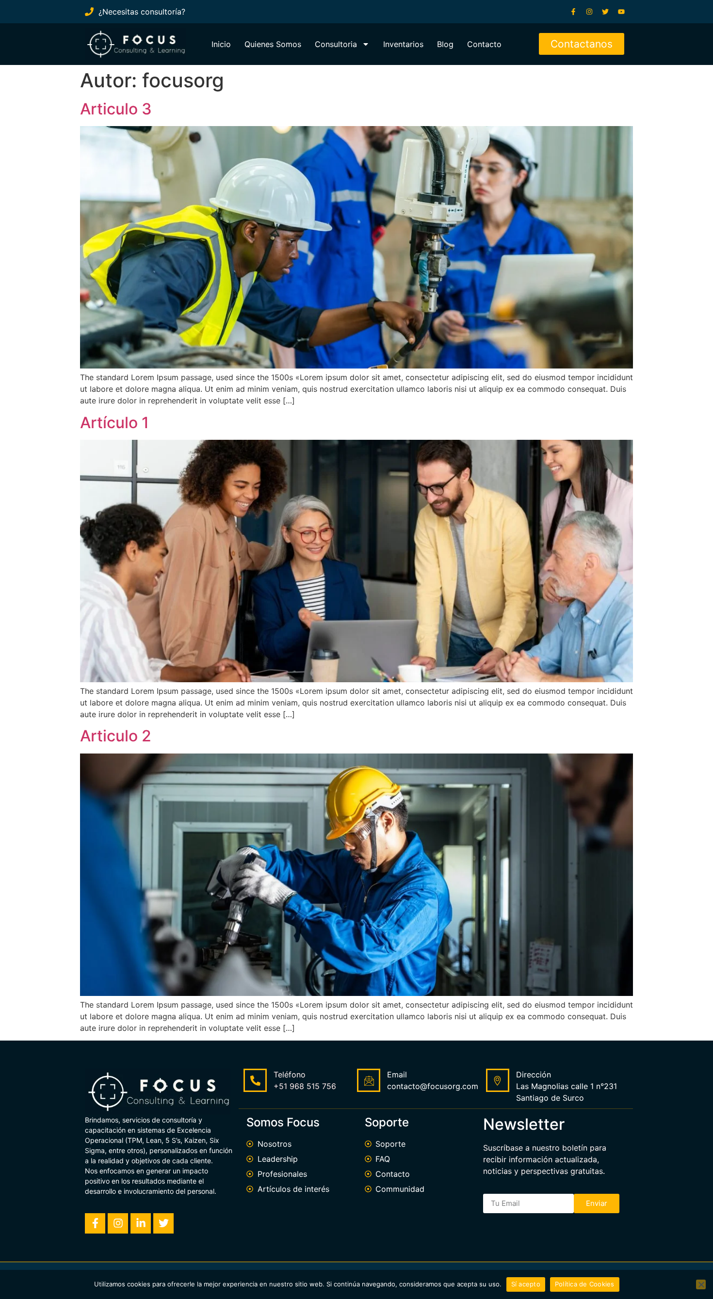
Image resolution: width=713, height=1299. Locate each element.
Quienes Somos (272, 44)
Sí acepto (525, 1284)
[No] (701, 1284)
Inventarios (403, 44)
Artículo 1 (114, 422)
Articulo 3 (116, 108)
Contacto (484, 44)
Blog (445, 44)
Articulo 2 (115, 735)
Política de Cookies (585, 1284)
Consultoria (336, 44)
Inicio (221, 44)
